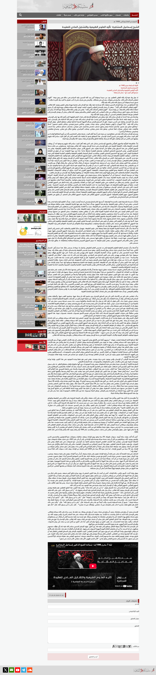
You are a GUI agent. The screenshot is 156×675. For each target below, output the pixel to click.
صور (41, 342)
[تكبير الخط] (136, 83)
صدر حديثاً (67, 15)
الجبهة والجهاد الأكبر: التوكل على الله (26, 109)
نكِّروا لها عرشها (30, 34)
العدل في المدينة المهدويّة (26, 99)
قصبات (118, 15)
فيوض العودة (30, 149)
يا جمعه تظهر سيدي (28, 199)
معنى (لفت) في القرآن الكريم (27, 62)
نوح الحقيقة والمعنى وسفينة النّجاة (28, 51)
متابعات (126, 15)
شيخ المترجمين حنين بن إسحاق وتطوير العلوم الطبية (27, 81)
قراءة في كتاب (79, 15)
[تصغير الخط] (138, 83)
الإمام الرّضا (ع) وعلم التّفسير (28, 91)
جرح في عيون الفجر (28, 183)
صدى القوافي (92, 15)
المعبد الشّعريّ (30, 175)
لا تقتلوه (31, 166)
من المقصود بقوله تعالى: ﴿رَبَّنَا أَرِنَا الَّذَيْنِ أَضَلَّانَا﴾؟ (26, 71)
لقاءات (58, 15)
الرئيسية (135, 15)
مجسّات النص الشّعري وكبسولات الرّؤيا (27, 26)
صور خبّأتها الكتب (106, 15)
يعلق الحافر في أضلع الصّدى (28, 141)
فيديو (40, 331)
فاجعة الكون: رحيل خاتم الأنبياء (27, 132)
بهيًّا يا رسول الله (29, 123)
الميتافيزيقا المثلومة (28, 42)
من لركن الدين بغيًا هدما (27, 191)
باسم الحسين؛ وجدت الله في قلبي (27, 158)
